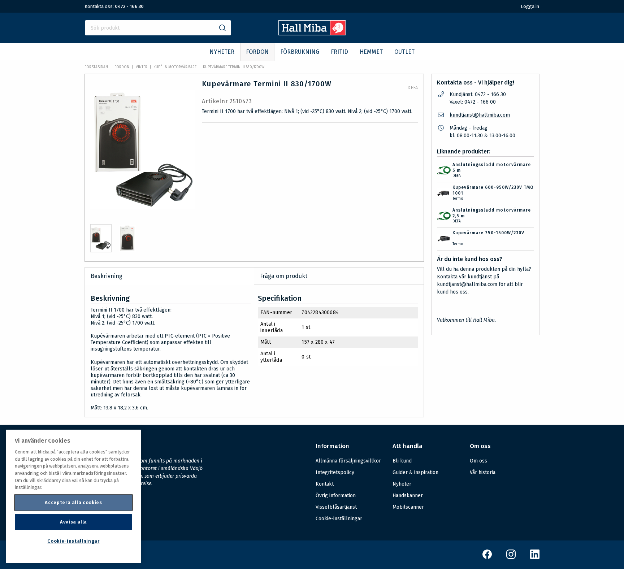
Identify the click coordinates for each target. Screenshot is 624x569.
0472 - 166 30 (129, 6)
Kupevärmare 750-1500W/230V (488, 232)
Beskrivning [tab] (106, 276)
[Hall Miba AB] (312, 33)
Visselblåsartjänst (336, 507)
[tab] (101, 238)
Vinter (141, 67)
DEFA (413, 87)
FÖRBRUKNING (299, 51)
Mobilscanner (408, 507)
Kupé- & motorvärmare (174, 67)
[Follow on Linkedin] (535, 557)
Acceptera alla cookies (73, 502)
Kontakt (325, 484)
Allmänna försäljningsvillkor (348, 461)
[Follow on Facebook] (487, 557)
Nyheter (402, 484)
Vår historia (482, 472)
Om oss (478, 461)
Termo (457, 198)
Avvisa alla (73, 522)
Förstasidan (96, 67)
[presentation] (101, 238)
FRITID (339, 51)
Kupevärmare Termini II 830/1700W (233, 67)
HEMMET (371, 51)
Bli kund (402, 461)
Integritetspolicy (335, 472)
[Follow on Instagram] (511, 557)
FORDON (257, 51)
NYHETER (221, 51)
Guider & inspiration (415, 472)
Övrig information (336, 495)
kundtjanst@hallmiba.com (480, 115)
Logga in (530, 6)
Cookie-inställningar (339, 519)
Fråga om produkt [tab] (283, 276)
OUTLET (404, 51)
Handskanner (408, 495)
